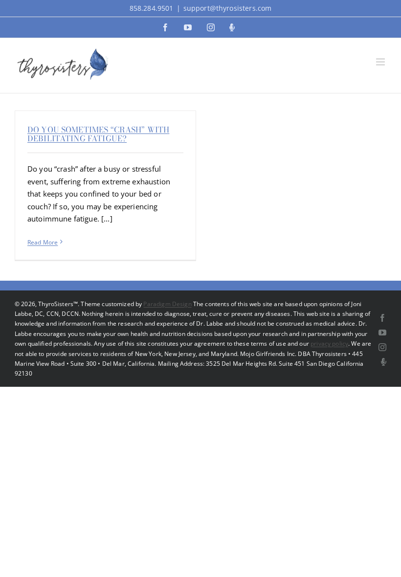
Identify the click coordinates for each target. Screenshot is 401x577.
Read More (42, 242)
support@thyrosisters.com (227, 8)
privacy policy (329, 343)
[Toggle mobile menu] (381, 62)
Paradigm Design (167, 304)
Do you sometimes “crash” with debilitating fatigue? (98, 134)
